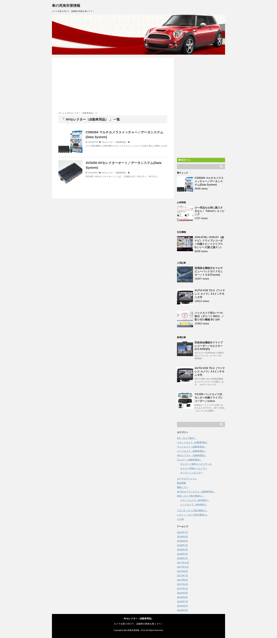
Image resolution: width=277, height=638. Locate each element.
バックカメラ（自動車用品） (191, 451)
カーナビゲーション (187, 478)
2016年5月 (182, 610)
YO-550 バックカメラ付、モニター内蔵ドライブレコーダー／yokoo (210, 397)
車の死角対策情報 (66, 6)
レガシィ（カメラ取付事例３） (192, 515)
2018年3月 (182, 549)
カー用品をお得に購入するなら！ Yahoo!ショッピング (209, 211)
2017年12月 (183, 562)
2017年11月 (183, 567)
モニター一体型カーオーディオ (196, 464)
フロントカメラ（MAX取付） (195, 500)
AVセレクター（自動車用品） (114, 142)
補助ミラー (182, 487)
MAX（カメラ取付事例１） (190, 496)
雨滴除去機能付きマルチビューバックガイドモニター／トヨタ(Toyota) (209, 271)
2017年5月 (182, 580)
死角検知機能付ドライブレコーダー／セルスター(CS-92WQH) (209, 345)
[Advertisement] (112, 83)
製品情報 (181, 483)
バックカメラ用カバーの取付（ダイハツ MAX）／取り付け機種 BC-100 (209, 316)
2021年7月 (182, 532)
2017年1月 (182, 588)
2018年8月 (182, 536)
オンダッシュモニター (191, 472)
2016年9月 (182, 593)
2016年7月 (182, 601)
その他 (180, 519)
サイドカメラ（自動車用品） (191, 446)
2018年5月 (182, 541)
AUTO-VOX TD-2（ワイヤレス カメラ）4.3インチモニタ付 (210, 293)
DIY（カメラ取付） (186, 438)
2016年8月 (182, 597)
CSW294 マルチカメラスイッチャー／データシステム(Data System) (209, 181)
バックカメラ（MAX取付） (193, 504)
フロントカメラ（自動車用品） (192, 442)
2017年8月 (182, 571)
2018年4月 (182, 545)
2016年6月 (182, 606)
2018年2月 (182, 554)
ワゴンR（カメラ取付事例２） (192, 510)
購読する (185, 160)
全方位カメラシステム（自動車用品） (196, 491)
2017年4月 (182, 584)
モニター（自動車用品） (189, 459)
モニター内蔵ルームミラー (193, 468)
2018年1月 (182, 558)
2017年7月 (182, 575)
